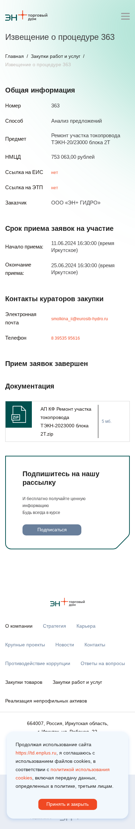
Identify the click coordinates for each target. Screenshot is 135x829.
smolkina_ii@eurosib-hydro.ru (79, 318)
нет (54, 172)
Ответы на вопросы (103, 663)
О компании (19, 626)
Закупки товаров (23, 682)
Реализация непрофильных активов (46, 701)
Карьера (86, 626)
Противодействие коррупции (37, 663)
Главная (14, 56)
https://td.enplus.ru (36, 753)
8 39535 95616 (65, 338)
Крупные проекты (25, 644)
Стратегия (54, 626)
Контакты (94, 644)
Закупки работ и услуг (55, 56)
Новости (64, 644)
